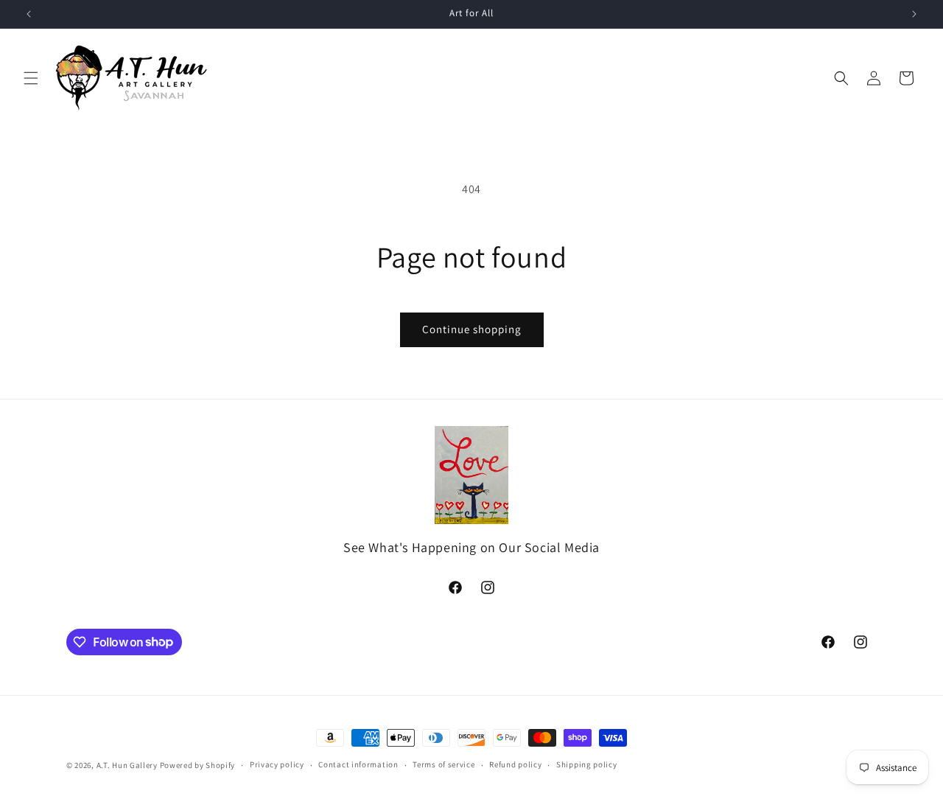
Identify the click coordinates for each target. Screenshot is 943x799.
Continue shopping (472, 329)
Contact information (358, 764)
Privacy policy (277, 764)
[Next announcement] (914, 14)
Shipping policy (586, 764)
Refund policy (515, 764)
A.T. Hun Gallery (127, 765)
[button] (31, 78)
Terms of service (443, 764)
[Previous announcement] (29, 14)
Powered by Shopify (198, 765)
